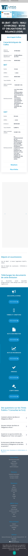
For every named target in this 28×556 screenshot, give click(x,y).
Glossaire (14, 524)
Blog (14, 529)
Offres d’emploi (14, 509)
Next (13, 15)
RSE (14, 514)
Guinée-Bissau (14, 491)
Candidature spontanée (14, 511)
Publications (14, 465)
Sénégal (14, 496)
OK (14, 553)
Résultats (10, 16)
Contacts (14, 516)
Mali (14, 492)
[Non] (26, 549)
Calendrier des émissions (14, 474)
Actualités (14, 507)
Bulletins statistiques (14, 466)
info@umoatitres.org (14, 541)
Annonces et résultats (14, 476)
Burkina (14, 487)
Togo (14, 498)
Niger (14, 494)
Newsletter (14, 527)
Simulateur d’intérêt (14, 478)
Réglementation (14, 463)
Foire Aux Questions (14, 525)
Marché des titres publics (14, 459)
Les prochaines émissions (22, 15)
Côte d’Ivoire (14, 489)
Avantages (14, 461)
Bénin (14, 485)
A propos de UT (14, 505)
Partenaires (14, 512)
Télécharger (13, 301)
